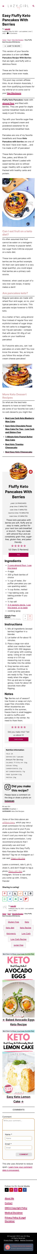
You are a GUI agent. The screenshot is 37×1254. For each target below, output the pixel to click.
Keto (27, 922)
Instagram (9, 801)
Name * (8, 1134)
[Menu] (3, 6)
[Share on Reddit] (20, 893)
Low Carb (26, 933)
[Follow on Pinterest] (11, 1190)
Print (18, 555)
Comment (6, 1117)
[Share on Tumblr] (25, 893)
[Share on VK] (21, 899)
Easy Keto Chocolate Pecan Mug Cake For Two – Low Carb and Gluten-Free (19, 429)
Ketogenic (11, 933)
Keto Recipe (25, 928)
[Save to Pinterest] (4, 893)
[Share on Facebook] (10, 893)
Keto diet (10, 928)
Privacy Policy (8, 1240)
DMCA (17, 1240)
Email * (8, 1144)
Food (9, 40)
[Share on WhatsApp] (4, 899)
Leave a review (18, 739)
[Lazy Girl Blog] (18, 6)
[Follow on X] (7, 1190)
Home (4, 40)
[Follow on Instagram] (16, 1190)
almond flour (8, 103)
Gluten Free (13, 922)
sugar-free (18, 945)
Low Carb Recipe (18, 939)
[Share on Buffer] (30, 893)
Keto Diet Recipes (17, 40)
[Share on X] (15, 893)
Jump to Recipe (13, 46)
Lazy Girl (7, 29)
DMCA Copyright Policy (16, 1208)
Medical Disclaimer (14, 1213)
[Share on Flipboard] (26, 899)
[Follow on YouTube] (20, 1190)
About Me (9, 1198)
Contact (8, 1203)
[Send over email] (15, 899)
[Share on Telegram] (10, 899)
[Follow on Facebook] (25, 1190)
